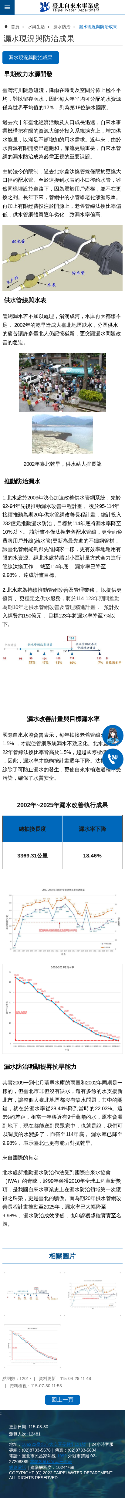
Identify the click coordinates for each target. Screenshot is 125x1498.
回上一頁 (62, 1400)
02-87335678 (112, 759)
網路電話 (17, 1467)
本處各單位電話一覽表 (51, 1461)
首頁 (15, 26)
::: (2, 1412)
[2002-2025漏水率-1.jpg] (32, 1346)
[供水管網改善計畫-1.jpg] (32, 1294)
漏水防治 (61, 26)
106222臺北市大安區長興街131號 (54, 1444)
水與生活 (36, 26)
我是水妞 (112, 735)
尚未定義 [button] (7, 7)
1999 (62, 1455)
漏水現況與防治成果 (98, 26)
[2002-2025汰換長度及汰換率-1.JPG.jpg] (92, 1294)
